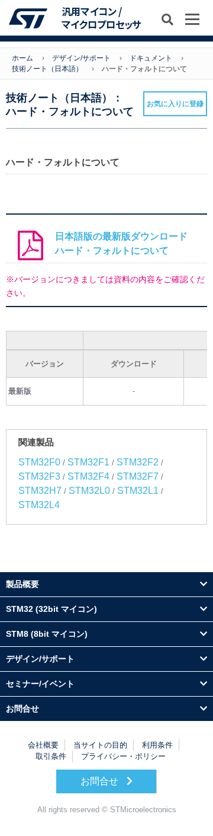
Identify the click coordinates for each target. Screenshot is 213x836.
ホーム (22, 58)
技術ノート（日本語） (47, 69)
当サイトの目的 (100, 745)
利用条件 (157, 745)
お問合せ (100, 781)
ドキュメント (151, 58)
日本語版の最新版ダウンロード (121, 243)
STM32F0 (39, 462)
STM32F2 (138, 462)
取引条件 (51, 756)
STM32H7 (40, 491)
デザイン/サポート (81, 58)
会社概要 (43, 745)
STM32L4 (39, 505)
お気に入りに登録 (175, 104)
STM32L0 (89, 491)
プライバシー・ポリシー (123, 756)
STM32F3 (39, 476)
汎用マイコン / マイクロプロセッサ (101, 18)
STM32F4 (88, 476)
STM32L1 (138, 491)
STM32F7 (138, 476)
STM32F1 (88, 462)
